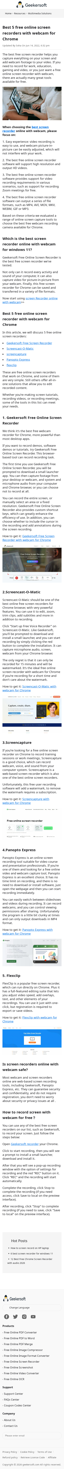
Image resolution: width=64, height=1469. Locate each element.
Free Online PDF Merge (18, 1368)
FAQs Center (11, 1423)
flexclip (12, 365)
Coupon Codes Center (17, 1429)
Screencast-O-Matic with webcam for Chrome (29, 688)
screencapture (16, 354)
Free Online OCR (14, 1403)
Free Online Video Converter (21, 1397)
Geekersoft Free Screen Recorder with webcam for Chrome (28, 538)
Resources (19, 13)
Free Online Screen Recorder (22, 1385)
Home (8, 13)
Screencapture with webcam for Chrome (25, 801)
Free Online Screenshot (18, 1391)
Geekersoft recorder (25, 1144)
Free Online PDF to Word (19, 1362)
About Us (9, 1444)
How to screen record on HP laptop (30, 1248)
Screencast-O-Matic (20, 349)
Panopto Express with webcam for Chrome (27, 932)
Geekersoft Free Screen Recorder (29, 343)
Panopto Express (18, 360)
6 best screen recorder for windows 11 (32, 1253)
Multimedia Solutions (40, 13)
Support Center (13, 1418)
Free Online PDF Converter (20, 1356)
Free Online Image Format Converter (27, 1380)
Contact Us (11, 1450)
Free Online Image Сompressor (23, 1374)
